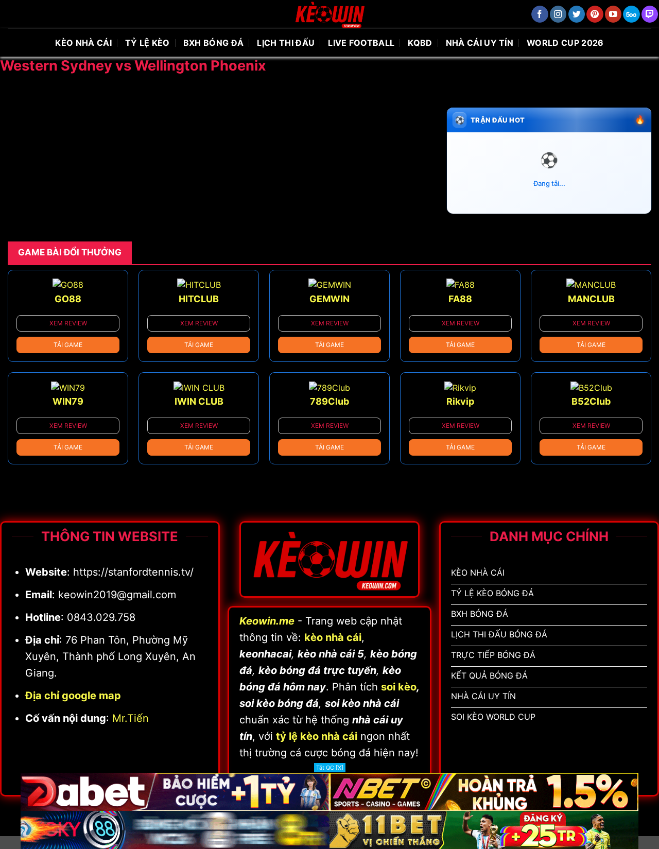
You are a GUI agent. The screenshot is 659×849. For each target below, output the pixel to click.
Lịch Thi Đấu (286, 43)
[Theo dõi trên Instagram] (558, 14)
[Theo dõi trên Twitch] (649, 14)
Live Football (361, 43)
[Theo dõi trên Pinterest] (594, 14)
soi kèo (399, 687)
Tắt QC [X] (329, 767)
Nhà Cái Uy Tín (479, 43)
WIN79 (68, 401)
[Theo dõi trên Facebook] (539, 14)
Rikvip (460, 401)
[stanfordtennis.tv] (329, 14)
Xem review (68, 323)
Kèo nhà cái (83, 43)
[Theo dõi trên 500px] (631, 14)
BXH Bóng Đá (213, 43)
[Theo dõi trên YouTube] (613, 14)
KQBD (420, 43)
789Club (329, 401)
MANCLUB (591, 298)
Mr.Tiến (130, 718)
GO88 (68, 298)
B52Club (591, 401)
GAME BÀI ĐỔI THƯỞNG (70, 252)
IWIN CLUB (199, 401)
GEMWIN (329, 298)
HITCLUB (199, 298)
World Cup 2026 (565, 43)
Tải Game (68, 345)
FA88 (460, 298)
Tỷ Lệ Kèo (147, 43)
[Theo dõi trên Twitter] (576, 14)
